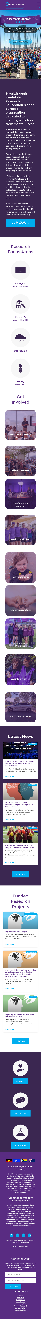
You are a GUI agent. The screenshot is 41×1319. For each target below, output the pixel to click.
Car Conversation (20, 717)
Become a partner (20, 610)
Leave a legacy (20, 577)
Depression (20, 351)
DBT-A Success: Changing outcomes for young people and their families (19, 805)
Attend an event (20, 470)
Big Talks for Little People (16, 932)
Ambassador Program (20, 644)
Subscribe (13, 1286)
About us (20, 1297)
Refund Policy (20, 1310)
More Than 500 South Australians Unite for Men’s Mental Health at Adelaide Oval (19, 764)
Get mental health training (20, 436)
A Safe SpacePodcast (20, 505)
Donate (20, 1295)
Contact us (20, 1300)
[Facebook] (11, 1235)
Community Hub (20, 1304)
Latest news (20, 1302)
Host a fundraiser (21, 539)
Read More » (10, 776)
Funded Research (20, 1306)
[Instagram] (17, 1235)
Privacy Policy (20, 1308)
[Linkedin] (23, 1235)
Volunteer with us (20, 679)
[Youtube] (29, 1235)
